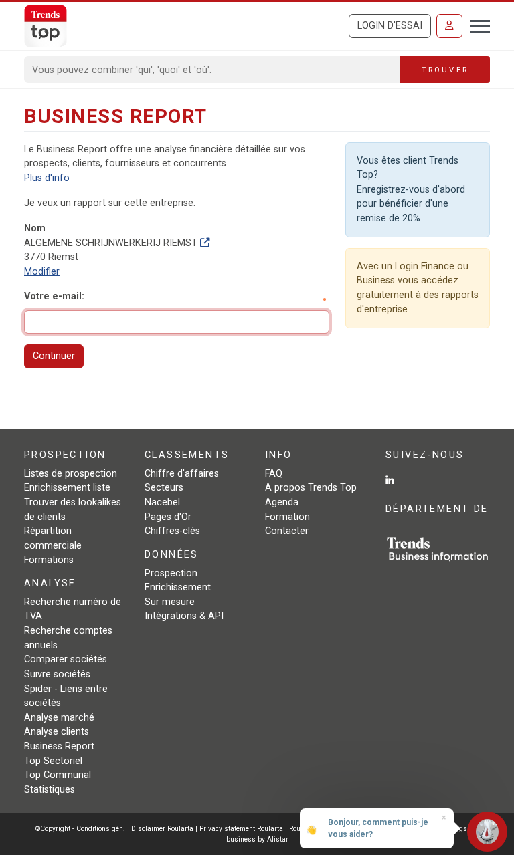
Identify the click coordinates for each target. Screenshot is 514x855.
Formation (287, 517)
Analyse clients (56, 731)
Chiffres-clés (172, 531)
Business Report (59, 746)
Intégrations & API (184, 616)
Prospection (171, 573)
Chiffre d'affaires (182, 473)
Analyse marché (59, 717)
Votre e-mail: (54, 296)
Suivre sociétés (57, 674)
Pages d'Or (168, 517)
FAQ (273, 473)
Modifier (42, 271)
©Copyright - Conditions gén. (80, 828)
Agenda (281, 502)
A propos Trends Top (311, 487)
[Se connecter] (449, 26)
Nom (35, 228)
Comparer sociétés (65, 659)
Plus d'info (47, 178)
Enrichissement (178, 587)
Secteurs (164, 487)
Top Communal (57, 775)
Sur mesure (170, 602)
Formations (49, 560)
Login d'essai (389, 25)
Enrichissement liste (67, 487)
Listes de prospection (70, 473)
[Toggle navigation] (476, 24)
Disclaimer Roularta (162, 828)
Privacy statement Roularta (241, 828)
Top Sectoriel (53, 761)
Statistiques (49, 790)
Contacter (287, 531)
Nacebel (162, 502)
